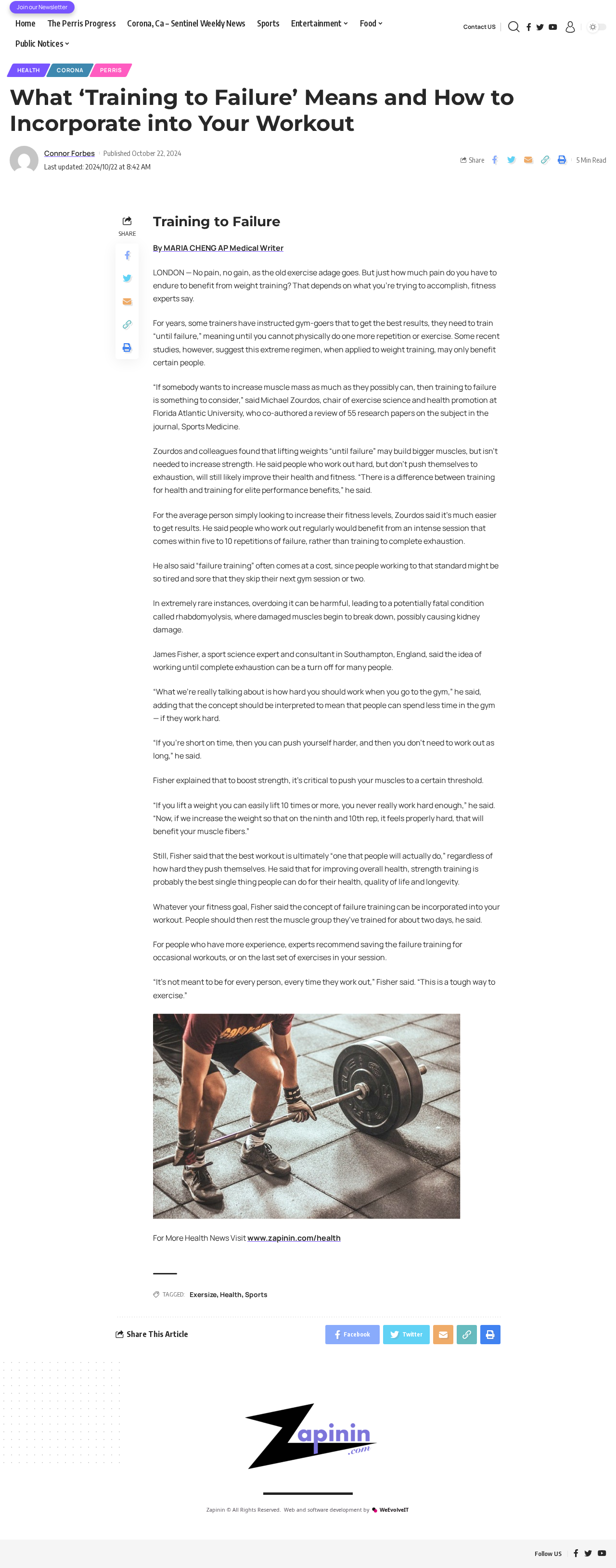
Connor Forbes (69, 153)
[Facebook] (529, 27)
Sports (256, 1294)
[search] (513, 27)
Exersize (203, 1294)
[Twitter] (540, 27)
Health (28, 70)
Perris (111, 70)
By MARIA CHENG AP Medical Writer (218, 248)
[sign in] (570, 27)
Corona (70, 70)
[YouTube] (553, 27)
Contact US (479, 27)
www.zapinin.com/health (294, 1238)
